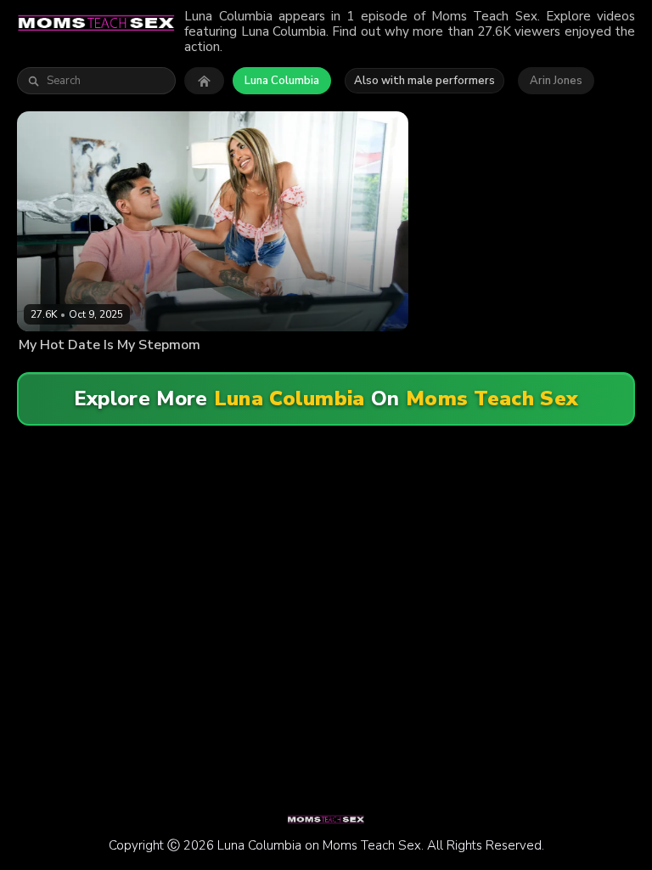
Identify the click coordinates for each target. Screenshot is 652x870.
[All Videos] (204, 80)
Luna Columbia (281, 80)
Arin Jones (556, 80)
